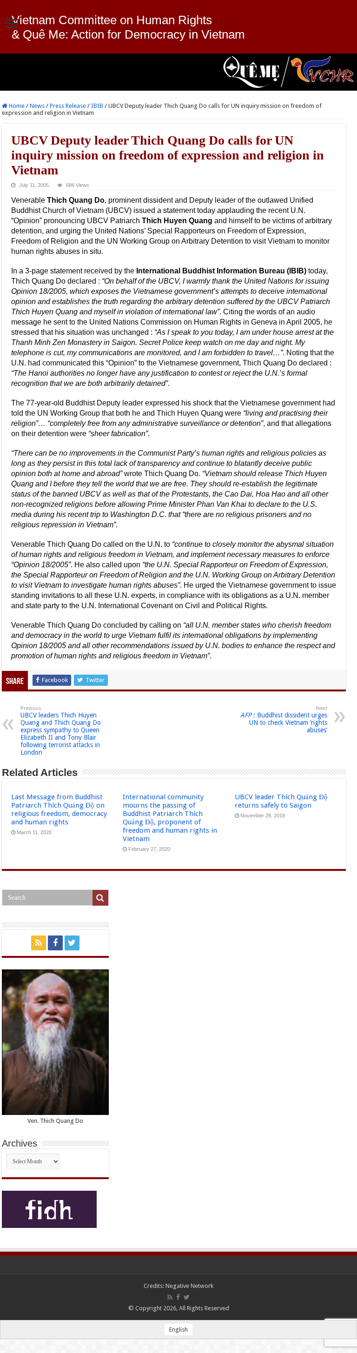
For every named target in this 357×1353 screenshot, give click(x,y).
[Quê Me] (178, 72)
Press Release (68, 105)
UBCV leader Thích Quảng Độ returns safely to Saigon (281, 801)
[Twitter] (72, 942)
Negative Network (189, 1285)
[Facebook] (55, 942)
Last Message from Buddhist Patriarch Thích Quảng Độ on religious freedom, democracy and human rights (59, 809)
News (37, 105)
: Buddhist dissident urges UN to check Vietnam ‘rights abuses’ (283, 719)
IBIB (97, 105)
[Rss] (38, 942)
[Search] (100, 898)
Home (16, 105)
